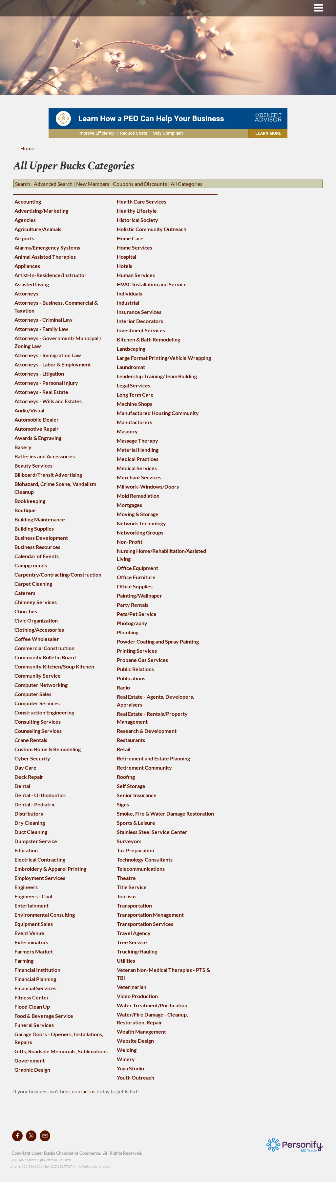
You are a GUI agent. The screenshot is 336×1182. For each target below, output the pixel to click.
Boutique (25, 510)
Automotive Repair (36, 429)
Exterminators (31, 942)
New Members (92, 184)
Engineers (26, 887)
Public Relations (135, 669)
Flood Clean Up (32, 1006)
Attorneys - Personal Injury (46, 383)
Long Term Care (135, 394)
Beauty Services (33, 465)
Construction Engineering (44, 712)
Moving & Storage (137, 514)
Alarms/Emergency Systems (47, 247)
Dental (22, 786)
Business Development (41, 538)
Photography (132, 623)
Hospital (126, 256)
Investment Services (141, 330)
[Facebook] (17, 1135)
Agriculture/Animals (37, 229)
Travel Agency (134, 933)
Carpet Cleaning (33, 583)
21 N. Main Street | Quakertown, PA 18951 (41, 1160)
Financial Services (35, 988)
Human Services (136, 275)
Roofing (126, 777)
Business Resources (37, 547)
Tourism (126, 896)
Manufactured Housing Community (158, 413)
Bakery (23, 447)
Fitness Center (31, 997)
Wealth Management (141, 1031)
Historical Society (137, 220)
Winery (126, 1059)
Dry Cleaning (29, 823)
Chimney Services (35, 602)
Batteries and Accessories (44, 456)
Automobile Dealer (36, 419)
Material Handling (137, 450)
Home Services (134, 247)
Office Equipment (137, 568)
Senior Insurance (137, 795)
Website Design (135, 1041)
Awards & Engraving (37, 438)
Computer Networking (41, 685)
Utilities (126, 960)
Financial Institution (37, 970)
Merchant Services (139, 477)
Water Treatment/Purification (152, 1005)
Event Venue (29, 933)
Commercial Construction (44, 648)
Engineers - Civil (33, 896)
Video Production (137, 996)
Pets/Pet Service (137, 614)
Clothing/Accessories (39, 629)
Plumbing (127, 632)
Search (22, 184)
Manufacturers (134, 422)
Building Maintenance (39, 519)
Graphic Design (32, 1069)
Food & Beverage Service (43, 1016)
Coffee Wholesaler (36, 639)
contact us (84, 1091)
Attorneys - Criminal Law (43, 320)
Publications (131, 678)
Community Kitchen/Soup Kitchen (54, 666)
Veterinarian (131, 987)
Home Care (130, 238)
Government (29, 1060)
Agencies (25, 220)
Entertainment (31, 905)
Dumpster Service (35, 841)
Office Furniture (136, 577)
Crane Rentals (30, 740)
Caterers (24, 593)
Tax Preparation (135, 850)
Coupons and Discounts (140, 184)
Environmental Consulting (44, 914)
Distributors (28, 813)
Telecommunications (141, 868)
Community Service (37, 675)
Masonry (127, 431)
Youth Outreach (135, 1077)
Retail (123, 749)
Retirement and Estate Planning (153, 758)
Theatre (126, 878)
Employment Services (39, 878)
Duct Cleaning (30, 832)
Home (27, 148)
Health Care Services (141, 201)
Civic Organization (36, 620)
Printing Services (137, 650)
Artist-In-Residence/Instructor (50, 275)
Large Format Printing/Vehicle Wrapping (164, 358)
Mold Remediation (138, 495)
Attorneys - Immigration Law (47, 355)
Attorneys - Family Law (41, 329)
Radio (123, 687)
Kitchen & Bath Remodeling (148, 339)
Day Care (25, 767)
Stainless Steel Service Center (152, 832)
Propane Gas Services (142, 660)
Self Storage (131, 786)
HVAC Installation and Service (152, 284)
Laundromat (131, 367)
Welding (126, 1050)
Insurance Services (139, 312)
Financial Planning (35, 979)
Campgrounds (30, 565)
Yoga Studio (130, 1068)
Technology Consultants (145, 859)
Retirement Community (144, 767)
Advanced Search (53, 184)
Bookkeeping (29, 501)
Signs (123, 804)
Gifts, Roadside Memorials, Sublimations (61, 1051)
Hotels (124, 266)
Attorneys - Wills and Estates (48, 401)
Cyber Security (32, 758)
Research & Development (147, 731)
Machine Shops (134, 404)
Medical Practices (137, 459)
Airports (24, 238)
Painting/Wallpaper (139, 595)
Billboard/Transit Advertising (48, 474)
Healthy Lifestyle (137, 211)
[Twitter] (31, 1135)
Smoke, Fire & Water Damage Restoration (165, 813)
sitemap (105, 1166)
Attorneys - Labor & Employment (52, 364)
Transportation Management (150, 914)
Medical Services (137, 468)
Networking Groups (140, 532)
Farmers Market (33, 951)
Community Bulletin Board (45, 657)
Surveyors (129, 841)
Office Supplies (135, 586)
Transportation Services (145, 924)
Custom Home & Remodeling (47, 749)
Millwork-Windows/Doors (148, 486)
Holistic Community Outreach (151, 229)
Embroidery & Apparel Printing (50, 868)
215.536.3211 (32, 1166)
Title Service (132, 887)
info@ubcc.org (86, 1166)
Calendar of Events (36, 556)
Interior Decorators (140, 321)
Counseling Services (38, 731)
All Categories (186, 184)
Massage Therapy (137, 440)
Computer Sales (33, 694)
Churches (25, 611)
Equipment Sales (33, 924)
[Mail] (45, 1135)
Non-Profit (129, 541)
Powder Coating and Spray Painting (158, 641)
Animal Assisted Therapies (45, 256)
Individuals (129, 293)
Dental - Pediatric (34, 804)
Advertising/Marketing (41, 211)
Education (26, 850)
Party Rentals (132, 605)
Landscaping (131, 348)
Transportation (134, 905)
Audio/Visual (29, 410)
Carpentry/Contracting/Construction (57, 574)
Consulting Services (37, 721)
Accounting (27, 201)
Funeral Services (34, 1025)
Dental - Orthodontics (40, 795)
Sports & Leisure (136, 823)
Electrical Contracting (39, 859)
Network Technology (141, 523)
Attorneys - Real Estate (41, 392)
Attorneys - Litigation (39, 373)
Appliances (27, 266)
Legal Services (133, 385)
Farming (23, 960)
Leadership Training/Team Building (157, 376)
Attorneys (26, 293)
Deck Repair (28, 777)
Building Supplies (34, 528)
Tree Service (132, 942)
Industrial (128, 302)
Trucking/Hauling (137, 951)
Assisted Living (31, 284)
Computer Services (37, 703)
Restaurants (131, 740)
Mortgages (129, 505)
